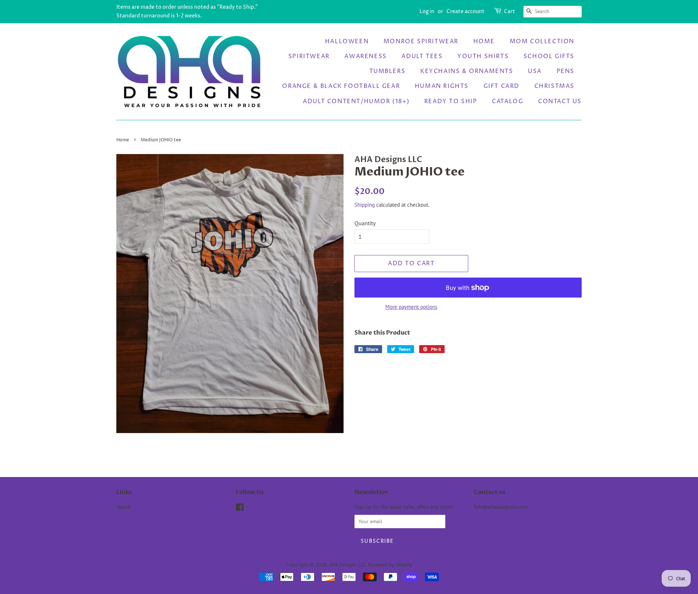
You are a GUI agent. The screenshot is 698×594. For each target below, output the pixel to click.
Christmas (554, 86)
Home (484, 41)
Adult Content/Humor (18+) (356, 101)
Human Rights (442, 86)
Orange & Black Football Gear (341, 86)
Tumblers (387, 71)
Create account (465, 11)
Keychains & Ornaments (466, 71)
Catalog (507, 101)
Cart (509, 11)
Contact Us (560, 101)
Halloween (347, 41)
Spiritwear (309, 56)
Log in (427, 11)
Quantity (365, 223)
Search (123, 507)
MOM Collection (542, 41)
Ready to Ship (450, 101)
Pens (565, 71)
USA (535, 71)
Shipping (364, 204)
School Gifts (549, 56)
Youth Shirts (483, 56)
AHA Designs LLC (347, 564)
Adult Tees (421, 56)
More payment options (411, 306)
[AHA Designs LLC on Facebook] (240, 508)
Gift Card (502, 86)
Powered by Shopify (390, 564)
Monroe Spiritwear (421, 41)
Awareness (365, 56)
